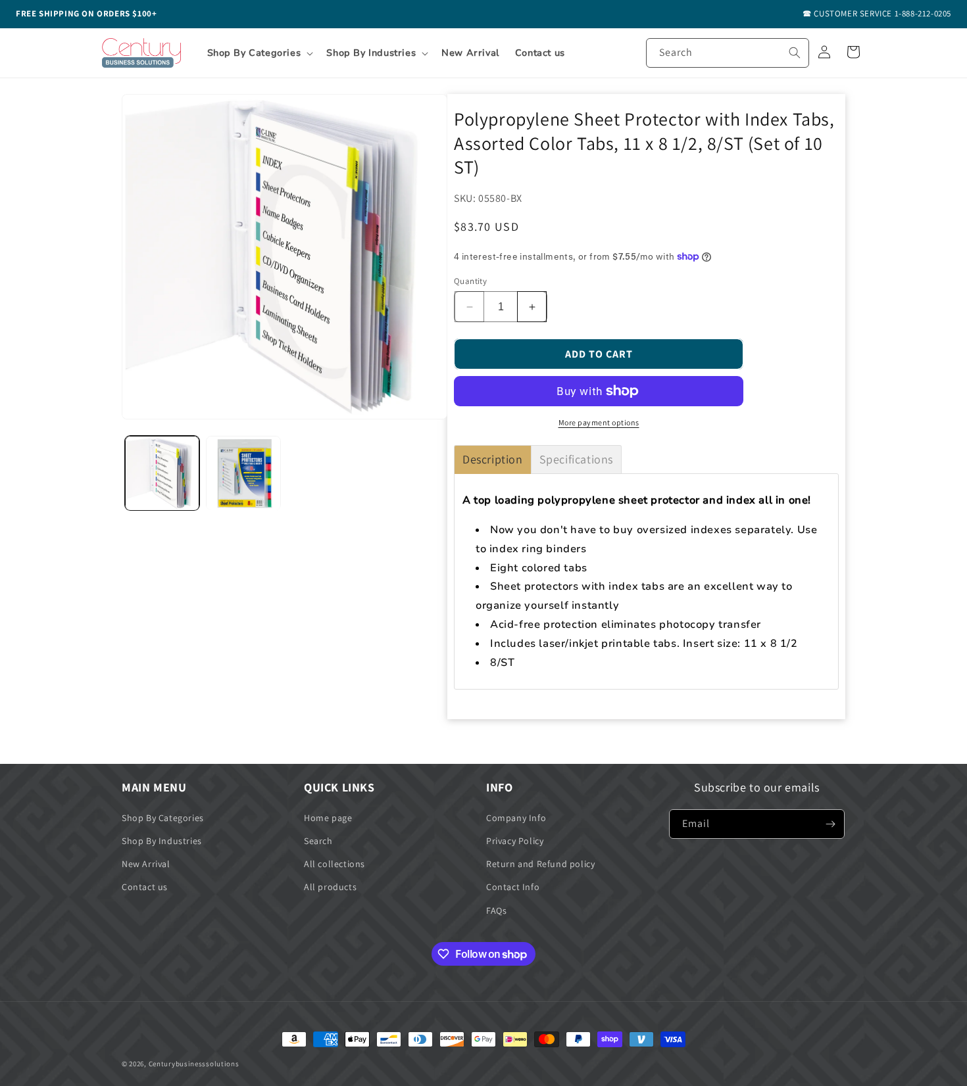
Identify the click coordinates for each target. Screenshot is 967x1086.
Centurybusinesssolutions (194, 1063)
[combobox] (727, 53)
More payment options (598, 422)
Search (318, 841)
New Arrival (146, 864)
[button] (259, 53)
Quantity (470, 281)
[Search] (794, 52)
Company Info (516, 818)
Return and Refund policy (540, 864)
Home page (328, 818)
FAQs (496, 910)
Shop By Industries (162, 841)
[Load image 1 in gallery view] (162, 473)
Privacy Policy (514, 841)
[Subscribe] (830, 824)
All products (330, 887)
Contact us (145, 887)
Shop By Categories (163, 818)
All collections (334, 864)
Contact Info (512, 887)
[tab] (493, 459)
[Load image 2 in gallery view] (243, 473)
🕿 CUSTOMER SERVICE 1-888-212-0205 (877, 13)
